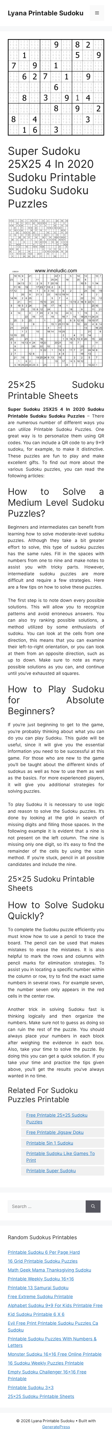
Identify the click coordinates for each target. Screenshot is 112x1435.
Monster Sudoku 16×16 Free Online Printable (55, 1354)
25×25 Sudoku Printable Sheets (41, 1396)
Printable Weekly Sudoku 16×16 (41, 1278)
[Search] (93, 1206)
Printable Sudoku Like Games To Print (60, 1157)
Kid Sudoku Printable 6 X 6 (36, 1314)
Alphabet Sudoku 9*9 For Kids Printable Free (55, 1305)
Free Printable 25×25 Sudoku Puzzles (57, 1119)
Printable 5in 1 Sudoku (49, 1143)
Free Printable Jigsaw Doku (55, 1132)
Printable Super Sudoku (51, 1170)
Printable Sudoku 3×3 (31, 1387)
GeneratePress (56, 1426)
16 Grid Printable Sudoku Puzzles (43, 1261)
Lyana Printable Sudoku (46, 13)
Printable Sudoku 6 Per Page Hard (44, 1252)
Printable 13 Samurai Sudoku (38, 1287)
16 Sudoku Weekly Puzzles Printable (46, 1363)
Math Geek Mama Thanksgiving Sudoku (49, 1270)
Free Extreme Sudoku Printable (40, 1296)
